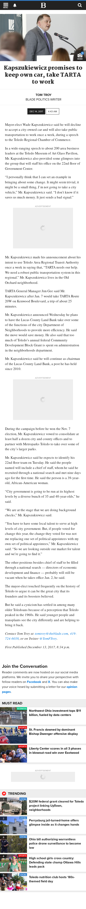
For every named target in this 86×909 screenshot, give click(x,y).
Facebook (34, 682)
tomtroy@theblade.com (51, 633)
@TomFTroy (48, 638)
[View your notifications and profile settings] (15, 5)
